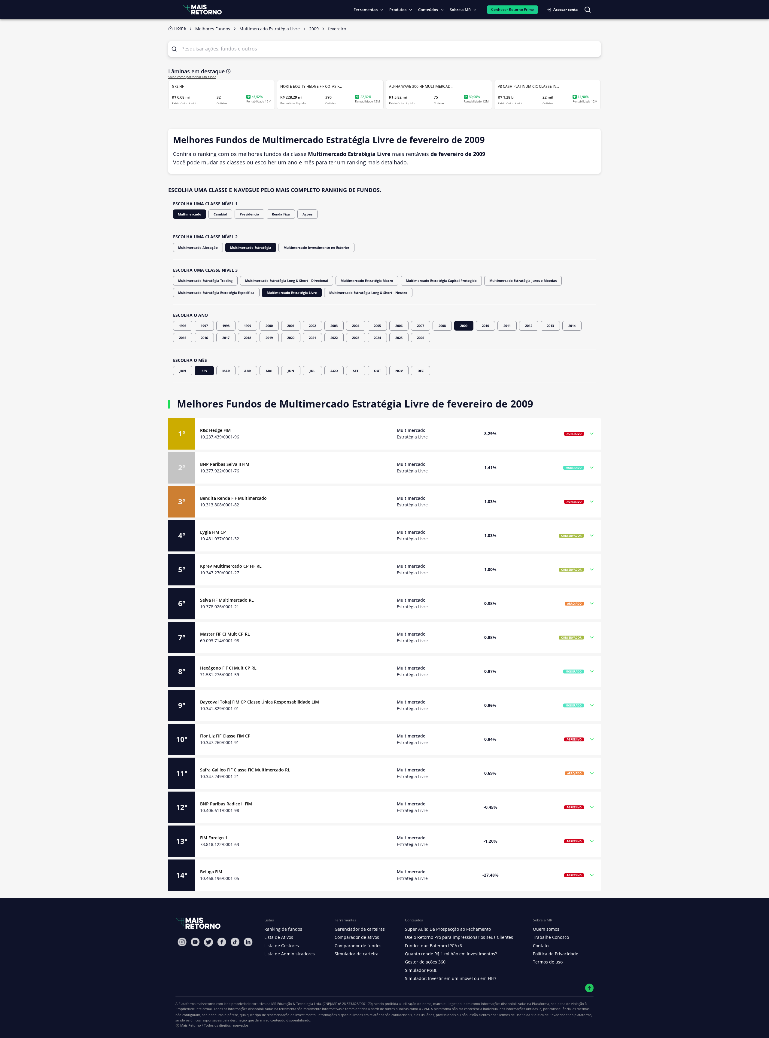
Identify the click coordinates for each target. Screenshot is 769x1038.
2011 (507, 325)
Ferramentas (366, 9)
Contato (541, 945)
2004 (355, 325)
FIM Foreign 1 (213, 838)
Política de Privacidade (555, 954)
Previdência (249, 214)
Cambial (220, 214)
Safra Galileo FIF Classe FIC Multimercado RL (245, 770)
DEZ (421, 370)
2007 (420, 325)
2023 (355, 337)
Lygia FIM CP (213, 532)
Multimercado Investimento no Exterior (316, 247)
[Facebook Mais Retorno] (221, 942)
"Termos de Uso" (510, 1014)
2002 (312, 325)
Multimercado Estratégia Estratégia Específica (216, 292)
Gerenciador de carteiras (360, 929)
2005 (377, 325)
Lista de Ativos (278, 937)
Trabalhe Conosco (551, 937)
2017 (225, 337)
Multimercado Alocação (198, 247)
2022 (334, 337)
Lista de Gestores (281, 945)
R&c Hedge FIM (215, 430)
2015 (182, 337)
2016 (204, 337)
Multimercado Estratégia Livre (292, 292)
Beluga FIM (211, 872)
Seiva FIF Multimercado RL (227, 600)
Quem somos (546, 929)
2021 (312, 337)
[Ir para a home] (202, 9)
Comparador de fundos (358, 945)
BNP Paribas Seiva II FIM (224, 464)
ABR (247, 370)
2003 (334, 325)
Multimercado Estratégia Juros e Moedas (523, 280)
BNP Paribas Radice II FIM (226, 804)
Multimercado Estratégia (250, 247)
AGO (334, 370)
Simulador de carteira (356, 954)
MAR (226, 370)
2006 (399, 325)
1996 (182, 325)
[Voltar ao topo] (589, 988)
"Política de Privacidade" (550, 1014)
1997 (204, 325)
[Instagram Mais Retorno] (182, 942)
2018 (247, 337)
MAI (269, 370)
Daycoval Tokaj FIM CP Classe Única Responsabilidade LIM (259, 702)
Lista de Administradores (289, 954)
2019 (269, 337)
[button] (384, 434)
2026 (420, 337)
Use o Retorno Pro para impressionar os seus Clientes (459, 937)
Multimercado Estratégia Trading (205, 280)
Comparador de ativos (357, 937)
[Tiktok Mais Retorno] (234, 942)
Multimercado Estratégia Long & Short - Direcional (286, 280)
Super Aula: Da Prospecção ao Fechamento (448, 929)
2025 (399, 337)
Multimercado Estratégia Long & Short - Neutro (368, 292)
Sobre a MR (460, 9)
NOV (399, 370)
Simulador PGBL (421, 970)
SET (355, 370)
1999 (247, 325)
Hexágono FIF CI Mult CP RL (228, 668)
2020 (290, 337)
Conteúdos (428, 9)
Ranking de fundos (283, 929)
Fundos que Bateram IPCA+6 (433, 945)
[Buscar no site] (588, 10)
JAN (183, 370)
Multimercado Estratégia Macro (367, 280)
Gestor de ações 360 (425, 962)
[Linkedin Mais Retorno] (248, 942)
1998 (225, 325)
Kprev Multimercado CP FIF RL (231, 566)
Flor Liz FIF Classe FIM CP (225, 736)
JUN (291, 370)
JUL (312, 370)
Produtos (397, 9)
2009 (463, 325)
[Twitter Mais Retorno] (208, 942)
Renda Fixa (281, 214)
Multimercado (189, 214)
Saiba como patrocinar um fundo (192, 77)
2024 (377, 337)
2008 (442, 325)
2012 (528, 325)
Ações (307, 214)
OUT (377, 370)
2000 (269, 325)
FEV (204, 370)
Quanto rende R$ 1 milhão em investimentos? (451, 954)
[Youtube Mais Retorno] (195, 942)
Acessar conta (565, 9)
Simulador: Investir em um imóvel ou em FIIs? (450, 978)
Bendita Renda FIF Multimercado (233, 498)
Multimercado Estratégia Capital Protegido (441, 280)
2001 (290, 325)
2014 (572, 325)
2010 (485, 325)
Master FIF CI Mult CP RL (225, 634)
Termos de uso (548, 962)
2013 (550, 325)
